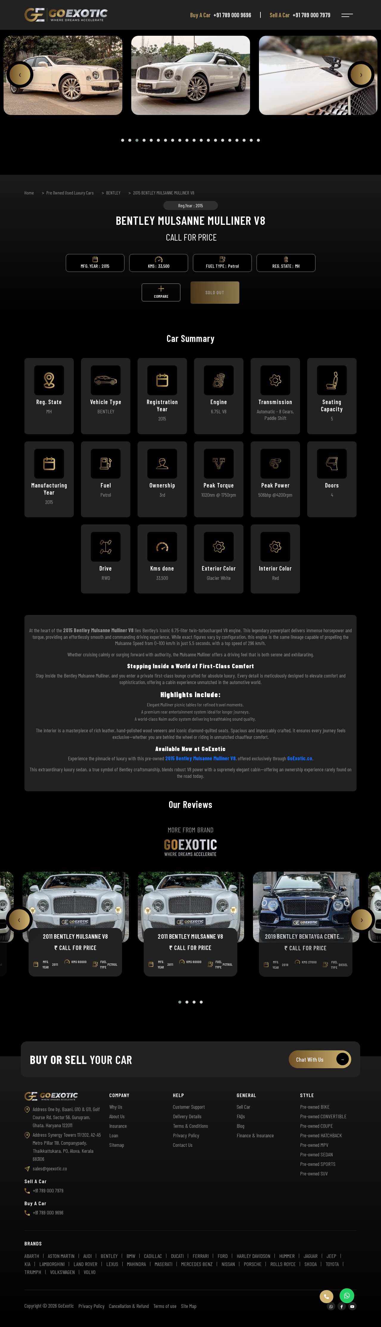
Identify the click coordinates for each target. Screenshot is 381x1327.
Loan (113, 1135)
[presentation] (20, 74)
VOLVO (90, 1272)
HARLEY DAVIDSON (253, 1256)
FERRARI (201, 1256)
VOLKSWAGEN (62, 1272)
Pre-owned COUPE (316, 1125)
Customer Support (189, 1106)
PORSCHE (252, 1264)
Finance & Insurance (255, 1135)
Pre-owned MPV (314, 1144)
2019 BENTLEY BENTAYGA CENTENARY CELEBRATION (305, 936)
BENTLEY (113, 192)
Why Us (115, 1106)
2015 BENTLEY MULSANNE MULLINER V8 (163, 192)
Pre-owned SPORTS (317, 1164)
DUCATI (177, 1256)
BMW (131, 1256)
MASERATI (163, 1264)
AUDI (87, 1256)
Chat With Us (320, 1059)
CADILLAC (153, 1256)
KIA (27, 1264)
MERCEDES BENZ (197, 1264)
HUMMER (287, 1256)
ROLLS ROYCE (283, 1264)
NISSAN (228, 1264)
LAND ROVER (85, 1264)
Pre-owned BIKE (315, 1106)
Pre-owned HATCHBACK (321, 1135)
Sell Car (243, 1106)
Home (29, 192)
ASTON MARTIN (61, 1256)
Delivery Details (187, 1116)
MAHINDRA (136, 1264)
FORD (223, 1256)
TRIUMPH (32, 1272)
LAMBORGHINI (52, 1264)
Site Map (188, 1306)
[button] (122, 140)
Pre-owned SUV (314, 1173)
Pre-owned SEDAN (316, 1154)
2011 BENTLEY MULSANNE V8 (75, 936)
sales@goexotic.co (50, 1168)
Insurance (118, 1125)
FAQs (241, 1116)
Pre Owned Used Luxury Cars (70, 192)
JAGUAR (311, 1256)
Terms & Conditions (190, 1125)
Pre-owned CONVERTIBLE (323, 1116)
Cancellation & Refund (129, 1306)
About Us (117, 1116)
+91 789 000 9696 (232, 15)
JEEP (331, 1256)
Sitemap (116, 1144)
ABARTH (31, 1256)
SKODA (311, 1264)
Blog (240, 1125)
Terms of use (165, 1306)
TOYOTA (332, 1264)
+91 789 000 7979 (311, 15)
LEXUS (112, 1264)
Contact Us (183, 1144)
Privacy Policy (186, 1135)
